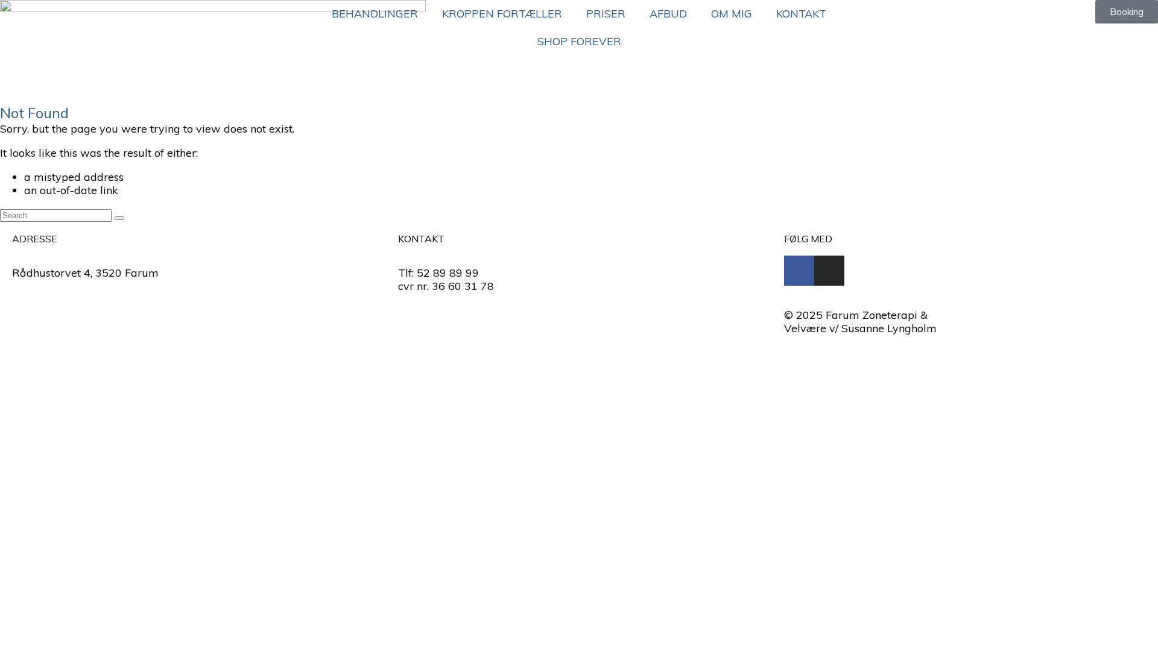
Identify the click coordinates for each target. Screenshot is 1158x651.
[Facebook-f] (799, 271)
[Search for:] (57, 214)
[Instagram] (829, 271)
